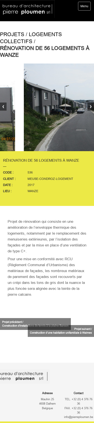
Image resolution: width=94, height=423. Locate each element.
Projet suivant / (61, 330)
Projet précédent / (35, 323)
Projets (12, 34)
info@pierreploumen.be (78, 417)
